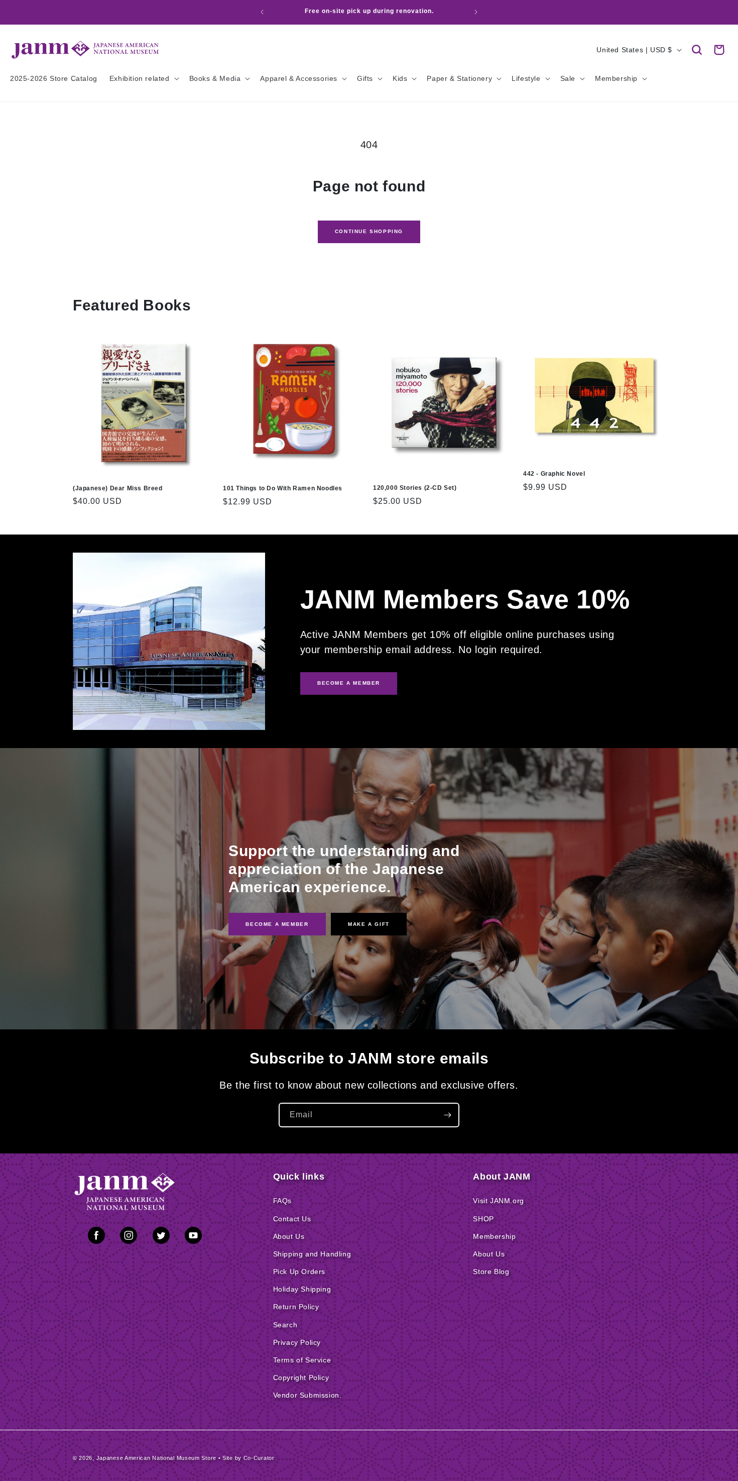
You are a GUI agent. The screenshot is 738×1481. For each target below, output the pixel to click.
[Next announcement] (476, 12)
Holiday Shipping (302, 1289)
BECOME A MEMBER (348, 683)
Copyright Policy (301, 1377)
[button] (697, 50)
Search (285, 1325)
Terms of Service (302, 1360)
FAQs (282, 1201)
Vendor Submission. (307, 1395)
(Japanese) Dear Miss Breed (118, 488)
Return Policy (296, 1307)
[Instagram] (128, 1237)
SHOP (483, 1219)
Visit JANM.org (498, 1201)
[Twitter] (161, 1237)
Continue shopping (369, 231)
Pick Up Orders (299, 1271)
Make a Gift (369, 923)
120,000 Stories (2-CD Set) (415, 487)
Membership (494, 1236)
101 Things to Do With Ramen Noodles (282, 488)
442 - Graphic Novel (554, 473)
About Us (289, 1236)
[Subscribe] (447, 1115)
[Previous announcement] (262, 12)
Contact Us (292, 1219)
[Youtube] (193, 1237)
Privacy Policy (297, 1342)
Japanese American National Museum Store (156, 1458)
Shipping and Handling (312, 1254)
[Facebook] (96, 1237)
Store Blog (491, 1271)
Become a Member (276, 923)
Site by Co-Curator (248, 1458)
